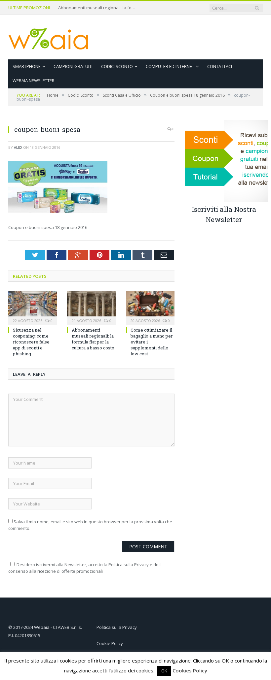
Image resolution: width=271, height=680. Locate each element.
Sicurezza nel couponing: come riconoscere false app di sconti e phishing (31, 342)
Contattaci (219, 66)
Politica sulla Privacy (117, 627)
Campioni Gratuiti (73, 66)
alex (18, 147)
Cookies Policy (190, 670)
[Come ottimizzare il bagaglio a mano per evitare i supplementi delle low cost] (150, 307)
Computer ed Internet (170, 66)
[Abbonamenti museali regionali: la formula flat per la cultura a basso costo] (91, 307)
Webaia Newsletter (34, 80)
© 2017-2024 (21, 627)
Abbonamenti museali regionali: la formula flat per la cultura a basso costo (97, 8)
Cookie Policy (110, 643)
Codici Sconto (117, 66)
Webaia (42, 627)
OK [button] (164, 671)
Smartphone (27, 66)
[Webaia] (48, 37)
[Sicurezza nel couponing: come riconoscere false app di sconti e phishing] (32, 307)
